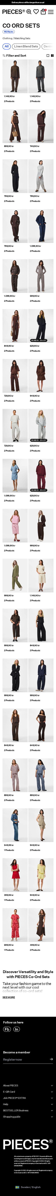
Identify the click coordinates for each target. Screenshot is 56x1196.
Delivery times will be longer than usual (28, 2)
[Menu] (50, 12)
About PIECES (10, 1085)
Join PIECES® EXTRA (14, 1097)
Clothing (7, 38)
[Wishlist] (36, 12)
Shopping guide (11, 1116)
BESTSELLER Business (15, 1110)
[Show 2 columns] (52, 55)
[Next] (24, 78)
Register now (12, 1059)
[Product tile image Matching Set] (15, 76)
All (7, 46)
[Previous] (5, 78)
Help (5, 1104)
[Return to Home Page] (13, 11)
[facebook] (7, 1029)
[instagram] (16, 1029)
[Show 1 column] (48, 55)
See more (8, 997)
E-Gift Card (9, 1091)
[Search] (29, 12)
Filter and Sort (16, 55)
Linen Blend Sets (26, 46)
